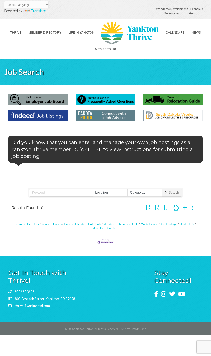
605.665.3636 (24, 291)
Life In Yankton (81, 32)
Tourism (189, 13)
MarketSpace (149, 224)
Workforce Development (172, 9)
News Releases (51, 224)
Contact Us (187, 224)
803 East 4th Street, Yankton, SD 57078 (45, 298)
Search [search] (174, 192)
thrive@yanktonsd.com (32, 305)
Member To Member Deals (120, 224)
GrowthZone (138, 329)
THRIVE (15, 32)
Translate (38, 10)
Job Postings (169, 224)
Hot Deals (94, 224)
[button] (147, 208)
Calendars (175, 32)
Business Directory (27, 224)
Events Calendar (75, 224)
